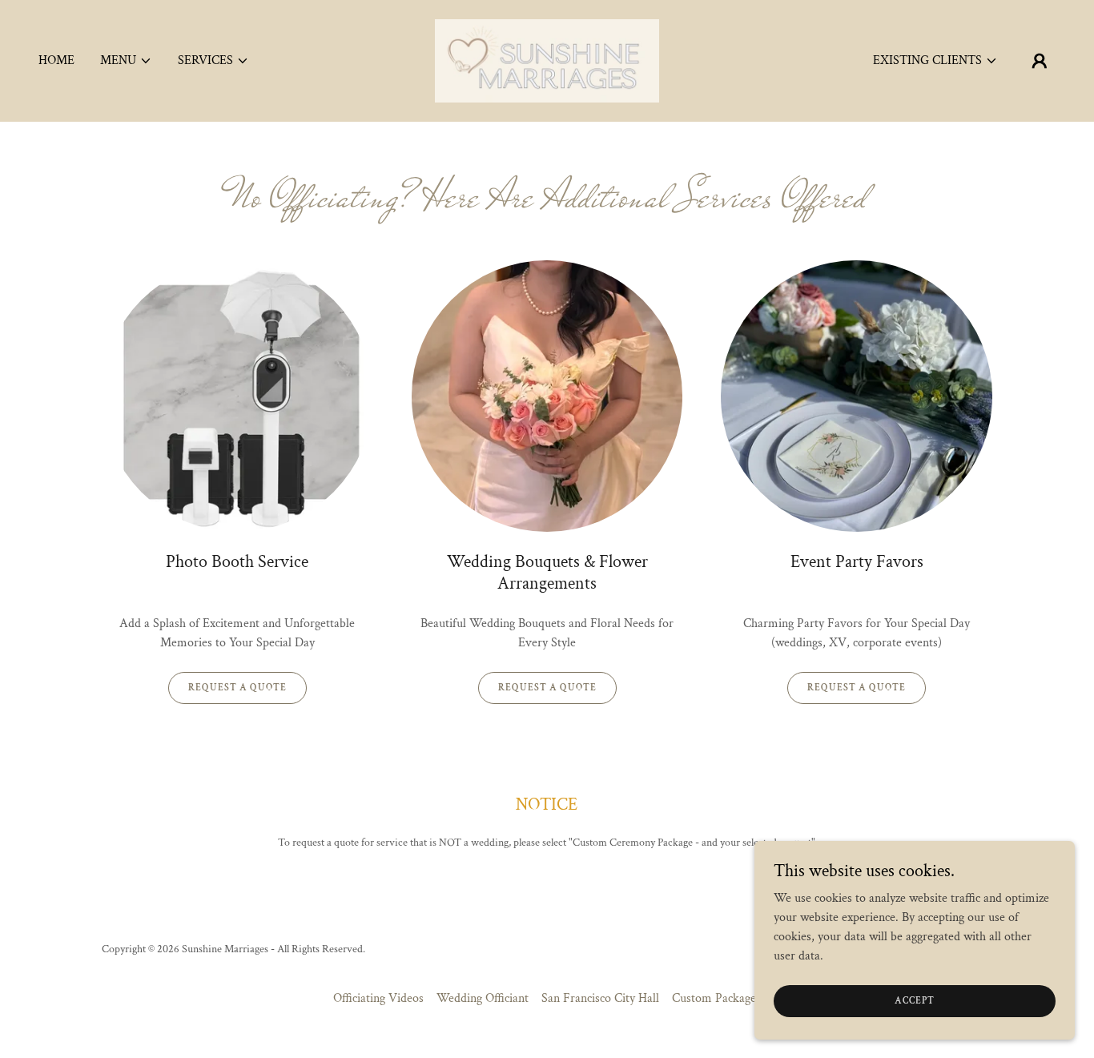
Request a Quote (237, 688)
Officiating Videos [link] (378, 998)
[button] (126, 60)
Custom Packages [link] (716, 998)
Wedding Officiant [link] (482, 998)
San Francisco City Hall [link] (600, 998)
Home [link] (56, 60)
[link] (546, 59)
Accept (915, 1001)
